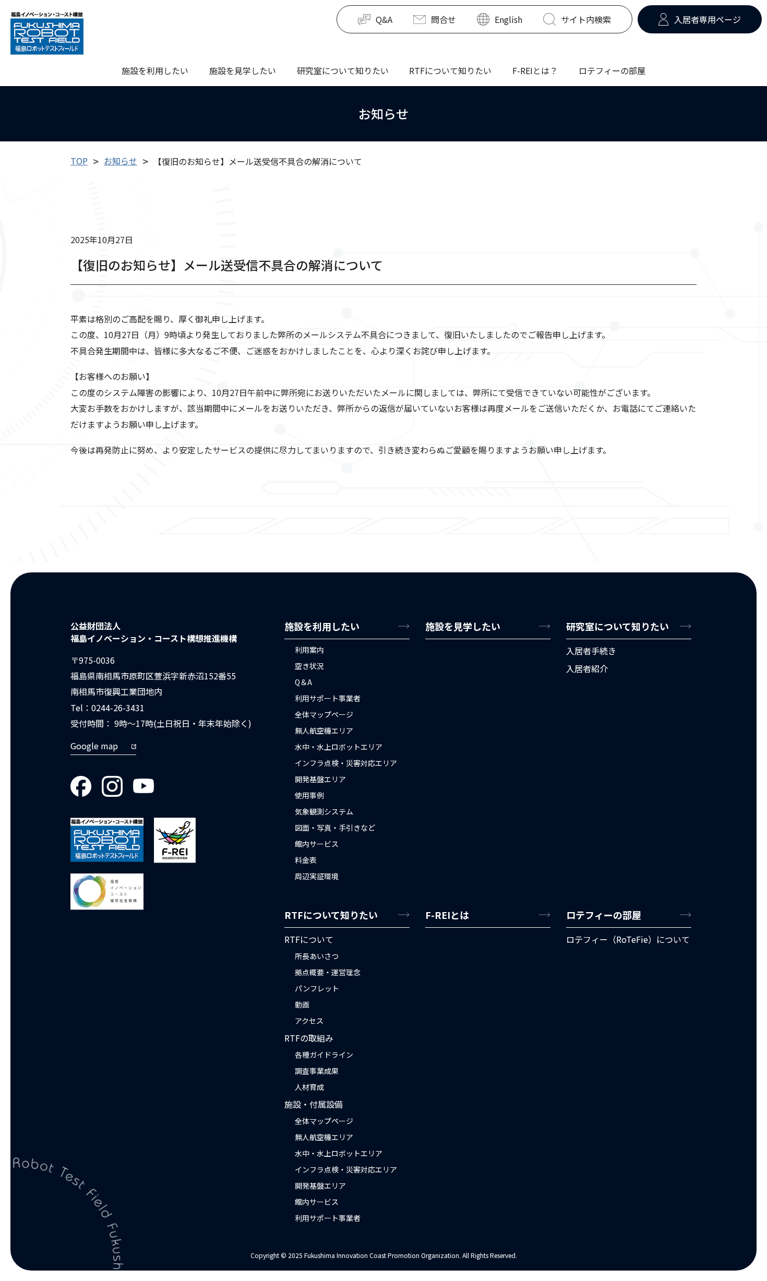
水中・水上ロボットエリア (338, 746)
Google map (94, 745)
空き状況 (309, 666)
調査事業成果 (317, 1070)
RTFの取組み (308, 1038)
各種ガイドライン (324, 1054)
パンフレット (317, 988)
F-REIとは (447, 914)
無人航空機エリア (324, 730)
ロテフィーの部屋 (612, 70)
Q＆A (303, 682)
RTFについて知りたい (450, 70)
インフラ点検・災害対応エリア (346, 763)
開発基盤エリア (320, 779)
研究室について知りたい (343, 70)
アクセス (309, 1020)
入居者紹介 (587, 668)
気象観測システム (324, 811)
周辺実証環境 (317, 876)
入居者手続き (591, 650)
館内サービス (317, 844)
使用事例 (309, 795)
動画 (302, 1004)
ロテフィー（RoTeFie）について (628, 939)
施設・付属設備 (313, 1104)
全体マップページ (324, 714)
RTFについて (308, 939)
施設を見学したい (242, 70)
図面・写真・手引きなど (335, 827)
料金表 (306, 860)
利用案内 (309, 649)
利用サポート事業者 (328, 698)
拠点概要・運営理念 (328, 972)
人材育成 (309, 1087)
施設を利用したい (155, 70)
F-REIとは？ (535, 70)
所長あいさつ (317, 956)
